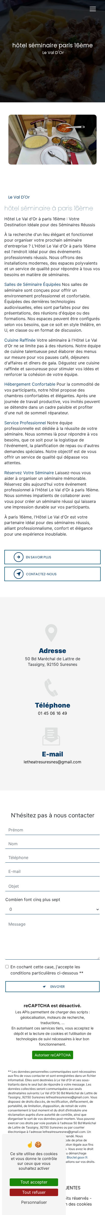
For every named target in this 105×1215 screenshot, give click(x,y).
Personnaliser (34, 1202)
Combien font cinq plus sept (32, 899)
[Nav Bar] (93, 9)
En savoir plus (38, 557)
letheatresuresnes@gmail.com (52, 761)
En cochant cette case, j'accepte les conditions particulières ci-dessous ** (46, 969)
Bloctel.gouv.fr (77, 1157)
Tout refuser (34, 1192)
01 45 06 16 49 (52, 713)
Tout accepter (33, 1182)
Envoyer (57, 986)
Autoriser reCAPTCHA (53, 1055)
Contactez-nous (41, 574)
